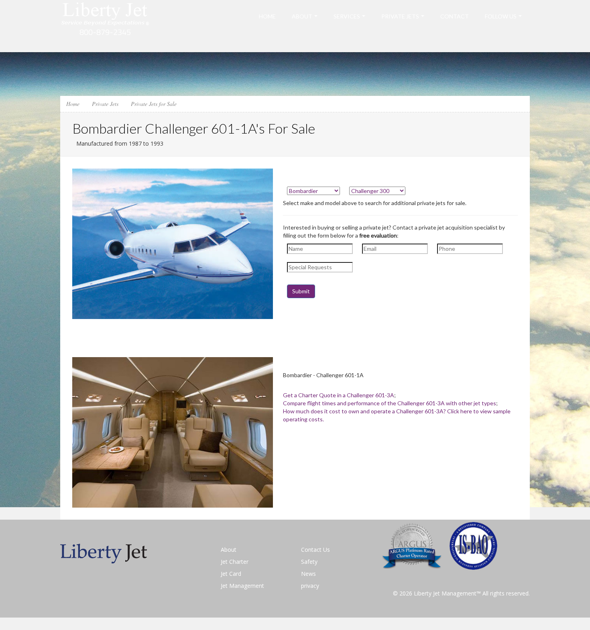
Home (267, 16)
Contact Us (315, 549)
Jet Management (242, 585)
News (308, 573)
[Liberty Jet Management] (105, 25)
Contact (454, 16)
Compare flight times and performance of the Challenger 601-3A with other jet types (389, 403)
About (302, 16)
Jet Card (231, 573)
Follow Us (501, 16)
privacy (310, 585)
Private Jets (400, 16)
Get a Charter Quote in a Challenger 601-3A (338, 395)
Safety (309, 561)
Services (347, 16)
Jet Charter (234, 561)
